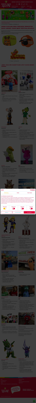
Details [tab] (18, 192)
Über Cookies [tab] (30, 192)
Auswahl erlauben (18, 212)
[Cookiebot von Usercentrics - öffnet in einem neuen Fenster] (31, 190)
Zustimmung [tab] (6, 192)
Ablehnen (6, 212)
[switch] (13, 208)
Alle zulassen (29, 212)
